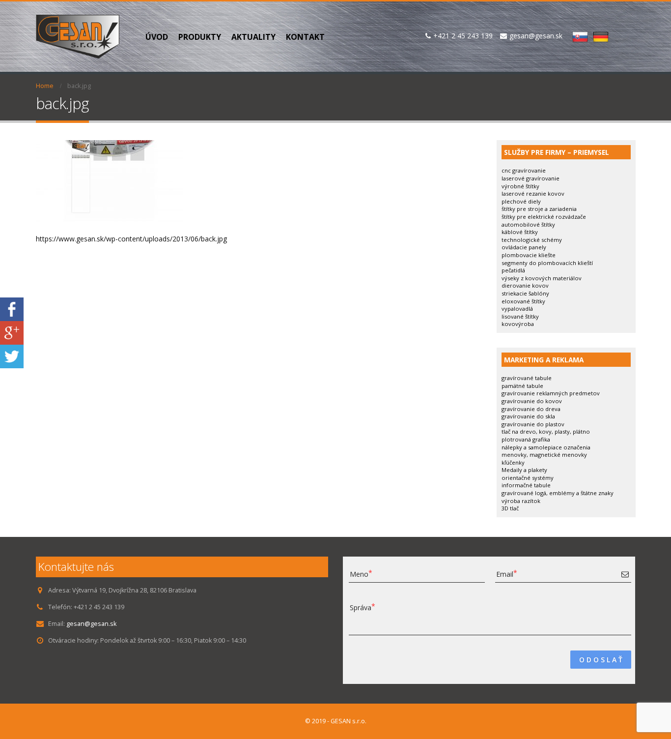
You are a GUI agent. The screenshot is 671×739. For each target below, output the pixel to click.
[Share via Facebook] (12, 308)
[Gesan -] (77, 37)
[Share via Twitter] (12, 355)
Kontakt (305, 36)
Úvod (156, 36)
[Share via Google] (12, 332)
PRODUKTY (199, 36)
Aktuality (253, 36)
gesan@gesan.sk (91, 624)
